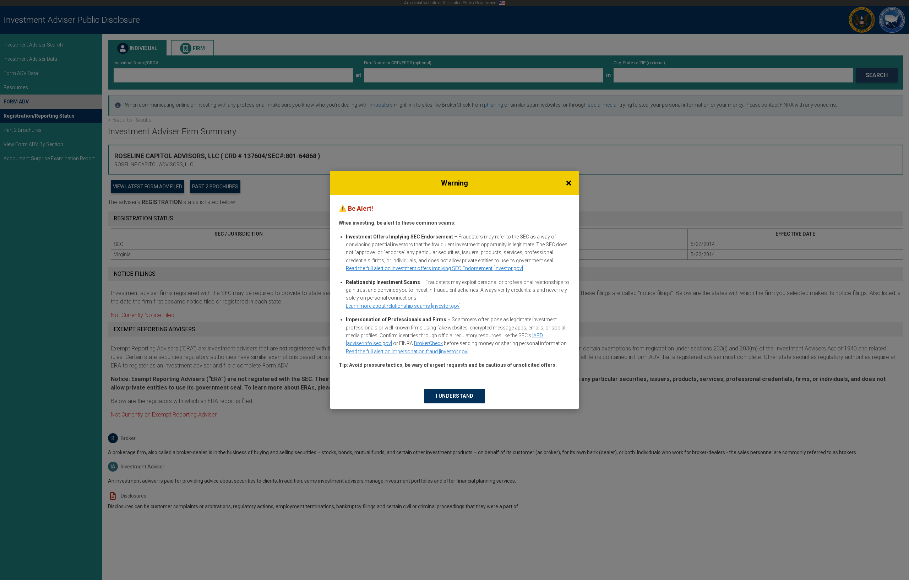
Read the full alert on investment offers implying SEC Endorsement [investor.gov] (434, 268)
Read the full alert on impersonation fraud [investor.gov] (407, 351)
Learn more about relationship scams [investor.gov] (403, 306)
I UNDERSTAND (455, 396)
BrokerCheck (428, 343)
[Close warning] (569, 183)
